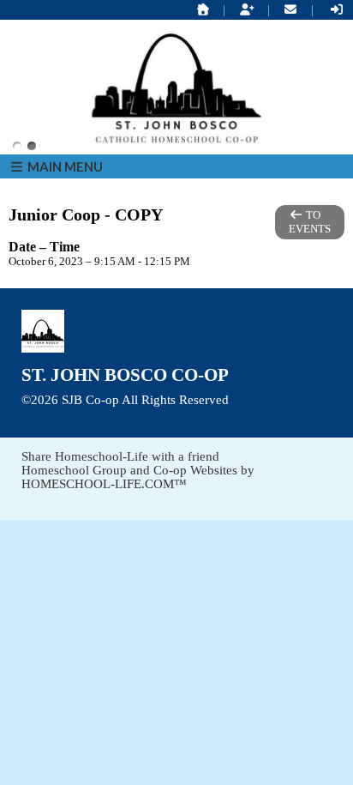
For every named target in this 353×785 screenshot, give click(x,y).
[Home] (203, 9)
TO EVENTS (310, 221)
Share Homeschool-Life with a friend (120, 456)
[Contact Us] (291, 9)
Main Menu (64, 166)
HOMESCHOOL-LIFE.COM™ (104, 484)
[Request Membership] (246, 9)
